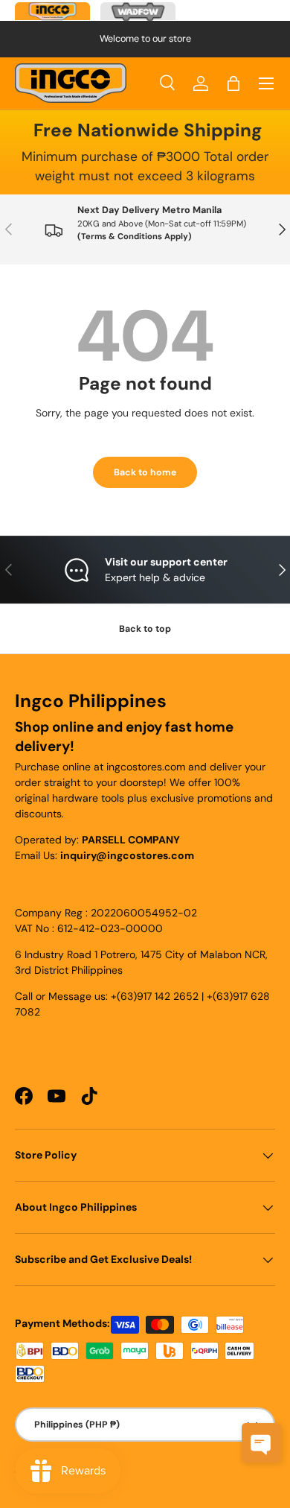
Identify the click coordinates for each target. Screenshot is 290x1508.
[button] (233, 83)
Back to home (145, 472)
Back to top (145, 629)
